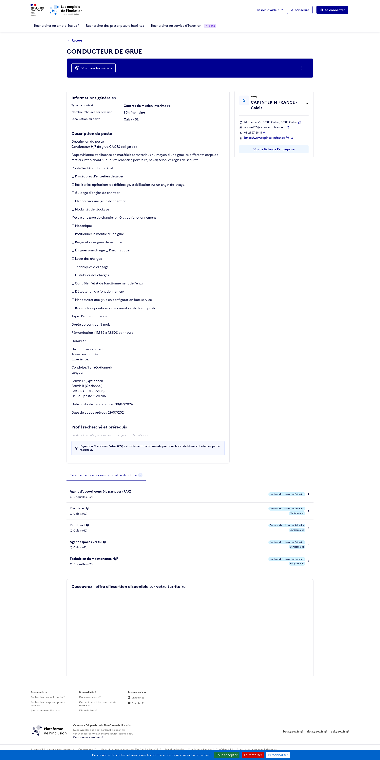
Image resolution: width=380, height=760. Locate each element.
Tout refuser (253, 754)
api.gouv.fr (338, 732)
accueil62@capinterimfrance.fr (265, 127)
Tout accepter (227, 754)
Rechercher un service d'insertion (183, 25)
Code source (85, 749)
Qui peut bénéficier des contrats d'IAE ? (97, 703)
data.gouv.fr (315, 732)
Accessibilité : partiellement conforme (52, 749)
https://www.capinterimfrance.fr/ (267, 138)
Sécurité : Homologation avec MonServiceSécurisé (129, 749)
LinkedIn (136, 697)
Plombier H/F (80, 525)
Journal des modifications (45, 710)
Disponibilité (86, 710)
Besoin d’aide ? (268, 10)
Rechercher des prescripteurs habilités (115, 25)
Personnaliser (278, 754)
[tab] (106, 475)
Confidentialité (224, 749)
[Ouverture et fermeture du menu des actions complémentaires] (302, 68)
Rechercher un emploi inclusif (56, 25)
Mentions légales (174, 749)
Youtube (136, 703)
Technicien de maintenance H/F (94, 558)
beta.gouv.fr (291, 732)
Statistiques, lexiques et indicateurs (257, 749)
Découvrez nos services (86, 737)
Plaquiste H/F (80, 508)
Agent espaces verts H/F (88, 541)
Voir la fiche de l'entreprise (273, 149)
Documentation (88, 697)
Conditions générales (200, 749)
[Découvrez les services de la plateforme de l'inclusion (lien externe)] (49, 730)
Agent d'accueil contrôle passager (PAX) (100, 491)
